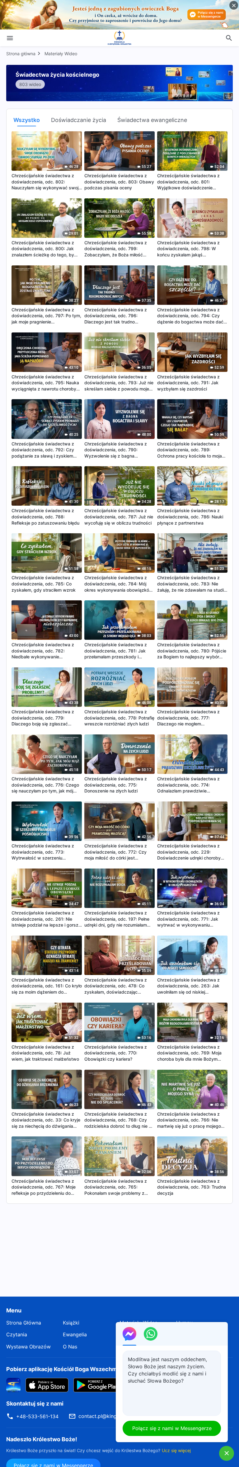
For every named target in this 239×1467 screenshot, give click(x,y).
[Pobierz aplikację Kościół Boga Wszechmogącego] (13, 1385)
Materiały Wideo (61, 53)
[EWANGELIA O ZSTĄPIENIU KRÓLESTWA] (119, 37)
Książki (71, 1323)
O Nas (70, 1346)
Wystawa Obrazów (28, 1346)
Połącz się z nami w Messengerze (172, 1428)
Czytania (16, 1334)
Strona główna (20, 53)
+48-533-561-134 (37, 1416)
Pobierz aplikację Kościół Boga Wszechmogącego (73, 1369)
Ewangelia (75, 1334)
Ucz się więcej (176, 1450)
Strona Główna (23, 1323)
